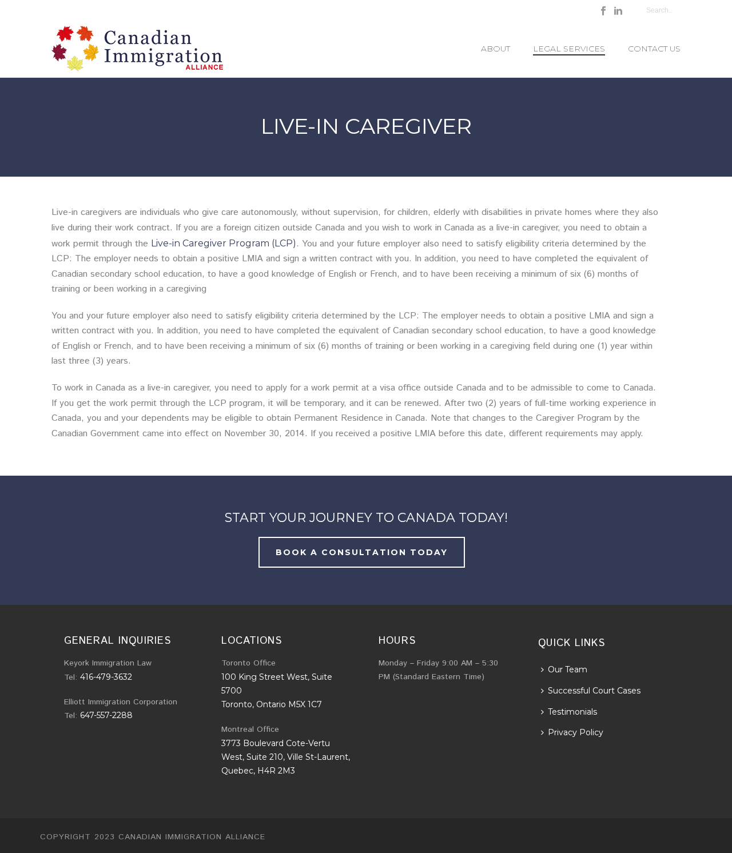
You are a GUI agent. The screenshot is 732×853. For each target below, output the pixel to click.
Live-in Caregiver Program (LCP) (223, 243)
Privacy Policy (575, 732)
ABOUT (495, 48)
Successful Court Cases (594, 690)
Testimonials (572, 712)
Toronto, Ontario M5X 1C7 (271, 704)
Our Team (567, 669)
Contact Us (654, 48)
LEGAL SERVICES (569, 48)
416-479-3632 (106, 677)
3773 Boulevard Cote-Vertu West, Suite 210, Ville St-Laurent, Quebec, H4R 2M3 (285, 757)
